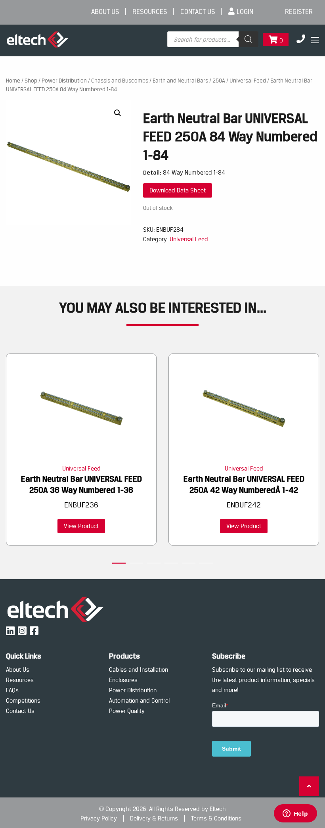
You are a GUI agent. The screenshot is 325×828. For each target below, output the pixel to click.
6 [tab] (206, 565)
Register (299, 11)
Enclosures (123, 679)
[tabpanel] (81, 449)
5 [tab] (188, 565)
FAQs (12, 690)
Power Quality (127, 710)
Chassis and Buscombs (119, 80)
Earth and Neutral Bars (180, 80)
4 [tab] (171, 565)
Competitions (23, 700)
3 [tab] (154, 565)
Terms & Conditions (216, 818)
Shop (31, 80)
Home (13, 80)
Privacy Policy (98, 818)
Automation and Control (139, 700)
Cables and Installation (138, 669)
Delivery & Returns (154, 818)
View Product (81, 526)
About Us (105, 11)
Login (245, 11)
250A (218, 80)
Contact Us (197, 11)
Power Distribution (64, 80)
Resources (149, 11)
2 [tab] (136, 565)
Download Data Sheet (177, 190)
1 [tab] (119, 565)
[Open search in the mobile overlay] (212, 39)
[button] (118, 113)
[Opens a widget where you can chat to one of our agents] (295, 814)
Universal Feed (247, 80)
